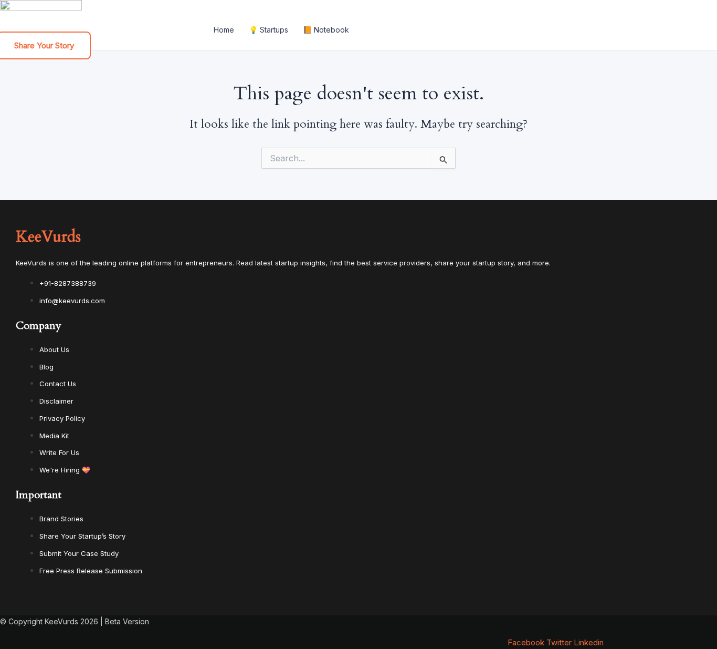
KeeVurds (48, 237)
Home (224, 29)
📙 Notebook (326, 29)
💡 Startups (268, 29)
